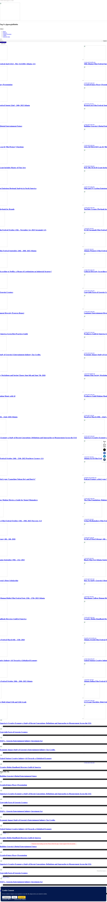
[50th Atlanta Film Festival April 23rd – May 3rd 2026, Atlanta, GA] (84, 59)
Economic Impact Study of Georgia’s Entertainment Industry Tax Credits (27, 742)
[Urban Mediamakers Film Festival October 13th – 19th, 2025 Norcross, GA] (82, 516)
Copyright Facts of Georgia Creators (87, 292)
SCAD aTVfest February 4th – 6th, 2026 (88, 539)
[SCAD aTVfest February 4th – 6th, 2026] (84, 535)
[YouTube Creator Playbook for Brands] (84, 205)
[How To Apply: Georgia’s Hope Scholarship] (84, 576)
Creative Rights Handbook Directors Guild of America (20, 760)
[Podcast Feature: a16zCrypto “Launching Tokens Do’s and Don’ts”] (84, 475)
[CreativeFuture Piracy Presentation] (84, 80)
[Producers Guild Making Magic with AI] (84, 392)
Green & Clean (6, 36)
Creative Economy (7, 34)
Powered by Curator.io (101, 870)
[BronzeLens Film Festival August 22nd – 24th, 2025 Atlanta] (84, 101)
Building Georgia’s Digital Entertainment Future (18, 768)
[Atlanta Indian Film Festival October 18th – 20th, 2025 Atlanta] (84, 677)
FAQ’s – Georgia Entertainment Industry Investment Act (21, 733)
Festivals (5, 32)
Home (4, 31)
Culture (4, 35)
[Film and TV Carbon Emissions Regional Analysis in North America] (84, 184)
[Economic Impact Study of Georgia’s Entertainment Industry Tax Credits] (83, 350)
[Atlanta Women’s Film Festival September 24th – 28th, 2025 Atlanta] (84, 246)
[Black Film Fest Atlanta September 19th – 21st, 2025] (84, 555)
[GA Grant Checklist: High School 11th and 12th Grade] (81, 698)
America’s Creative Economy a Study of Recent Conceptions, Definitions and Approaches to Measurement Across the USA (45, 716)
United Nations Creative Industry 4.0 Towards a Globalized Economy (26, 751)
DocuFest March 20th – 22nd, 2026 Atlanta (89, 417)
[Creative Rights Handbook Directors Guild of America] (84, 614)
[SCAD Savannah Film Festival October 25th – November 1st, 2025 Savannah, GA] (82, 225)
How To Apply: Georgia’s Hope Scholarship (89, 581)
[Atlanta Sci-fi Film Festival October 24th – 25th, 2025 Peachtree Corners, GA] (84, 454)
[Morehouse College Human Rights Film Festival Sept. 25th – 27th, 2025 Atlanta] (84, 594)
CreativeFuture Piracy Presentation (86, 85)
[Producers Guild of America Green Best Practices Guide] (84, 329)
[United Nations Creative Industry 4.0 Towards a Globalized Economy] (84, 656)
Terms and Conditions (8, 879)
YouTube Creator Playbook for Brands (87, 209)
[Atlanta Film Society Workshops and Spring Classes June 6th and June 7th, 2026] (84, 371)
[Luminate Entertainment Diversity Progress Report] (84, 309)
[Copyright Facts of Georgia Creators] (84, 288)
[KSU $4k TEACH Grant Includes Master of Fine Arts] (84, 163)
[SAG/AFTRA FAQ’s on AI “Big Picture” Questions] (84, 142)
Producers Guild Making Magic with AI (88, 396)
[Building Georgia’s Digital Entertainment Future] (84, 122)
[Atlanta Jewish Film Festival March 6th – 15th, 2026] (84, 635)
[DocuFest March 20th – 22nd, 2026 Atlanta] (84, 412)
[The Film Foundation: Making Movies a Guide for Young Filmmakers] (84, 495)
